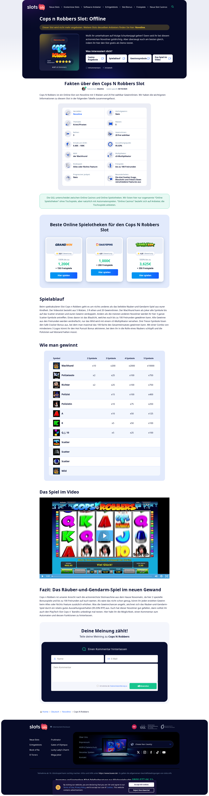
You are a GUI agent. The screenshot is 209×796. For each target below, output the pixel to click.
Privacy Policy (80, 787)
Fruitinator (56, 739)
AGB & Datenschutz (88, 747)
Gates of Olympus (59, 744)
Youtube (164, 752)
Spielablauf (114, 58)
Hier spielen (64, 275)
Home (45, 711)
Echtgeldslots (111, 7)
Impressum (84, 742)
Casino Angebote (93, 58)
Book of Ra (34, 750)
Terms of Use (68, 787)
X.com (138, 752)
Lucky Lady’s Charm (60, 750)
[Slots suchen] (172, 6)
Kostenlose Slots (71, 7)
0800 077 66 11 (142, 779)
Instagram (144, 752)
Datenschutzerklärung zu (118, 686)
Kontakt (82, 757)
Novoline (140, 27)
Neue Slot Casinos (158, 7)
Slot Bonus (127, 7)
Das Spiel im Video (161, 58)
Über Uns (83, 737)
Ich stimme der (113, 686)
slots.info (38, 726)
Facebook (151, 752)
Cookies (110, 787)
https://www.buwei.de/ (108, 773)
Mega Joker (56, 754)
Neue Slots (54, 7)
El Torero (34, 754)
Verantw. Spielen (86, 752)
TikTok (157, 752)
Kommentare (95, 68)
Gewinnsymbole (138, 58)
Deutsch (55, 711)
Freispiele (141, 7)
